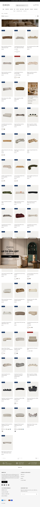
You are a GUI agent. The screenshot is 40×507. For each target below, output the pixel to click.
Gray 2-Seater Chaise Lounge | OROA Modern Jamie (32, 425)
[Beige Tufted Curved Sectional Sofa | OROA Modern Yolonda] (7, 442)
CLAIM (10, 256)
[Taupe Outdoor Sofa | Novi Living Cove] (20, 313)
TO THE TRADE (23, 480)
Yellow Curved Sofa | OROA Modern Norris (18, 99)
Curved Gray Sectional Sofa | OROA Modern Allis (6, 225)
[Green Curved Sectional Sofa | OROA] (7, 192)
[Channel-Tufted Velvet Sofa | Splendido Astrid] (20, 215)
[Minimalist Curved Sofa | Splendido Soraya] (20, 339)
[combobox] (22, 5)
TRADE (14, 11)
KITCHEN (31, 9)
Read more (4, 481)
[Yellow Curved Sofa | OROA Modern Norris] (20, 89)
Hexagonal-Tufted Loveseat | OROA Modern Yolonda (19, 425)
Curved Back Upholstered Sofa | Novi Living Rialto (7, 125)
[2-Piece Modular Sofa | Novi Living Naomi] (7, 140)
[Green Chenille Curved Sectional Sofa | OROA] (32, 166)
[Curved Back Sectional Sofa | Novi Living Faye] (32, 313)
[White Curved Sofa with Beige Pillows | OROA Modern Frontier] (32, 365)
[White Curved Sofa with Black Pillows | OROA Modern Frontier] (32, 115)
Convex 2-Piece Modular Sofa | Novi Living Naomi (19, 176)
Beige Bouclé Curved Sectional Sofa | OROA (19, 151)
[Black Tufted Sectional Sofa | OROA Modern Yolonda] (32, 192)
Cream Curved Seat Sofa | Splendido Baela (6, 375)
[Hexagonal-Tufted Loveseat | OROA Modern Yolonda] (20, 415)
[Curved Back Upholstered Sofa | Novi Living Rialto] (7, 115)
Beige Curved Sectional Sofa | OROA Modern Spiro (32, 73)
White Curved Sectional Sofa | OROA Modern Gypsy (6, 73)
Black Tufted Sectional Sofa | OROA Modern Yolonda (32, 202)
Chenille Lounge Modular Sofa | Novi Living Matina (7, 176)
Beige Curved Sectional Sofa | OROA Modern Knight (19, 202)
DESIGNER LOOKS (19, 11)
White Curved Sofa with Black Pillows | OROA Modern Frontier (32, 125)
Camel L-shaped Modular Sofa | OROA (32, 151)
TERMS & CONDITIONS (5, 493)
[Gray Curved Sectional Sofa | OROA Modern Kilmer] (20, 115)
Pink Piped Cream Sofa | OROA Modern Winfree (32, 300)
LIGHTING (11, 9)
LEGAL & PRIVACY (4, 495)
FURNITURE (7, 9)
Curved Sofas (5, 13)
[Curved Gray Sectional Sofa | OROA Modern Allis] (7, 215)
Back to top (20, 467)
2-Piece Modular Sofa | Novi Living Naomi (7, 151)
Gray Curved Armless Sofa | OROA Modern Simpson (32, 399)
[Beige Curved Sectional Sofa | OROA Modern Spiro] (32, 63)
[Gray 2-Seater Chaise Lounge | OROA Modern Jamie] (32, 415)
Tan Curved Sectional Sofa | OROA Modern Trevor (32, 47)
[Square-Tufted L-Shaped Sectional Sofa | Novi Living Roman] (7, 339)
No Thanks (10, 259)
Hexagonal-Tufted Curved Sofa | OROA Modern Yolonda (7, 425)
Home (2, 13)
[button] (38, 5)
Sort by (3, 16)
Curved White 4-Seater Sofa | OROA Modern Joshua (6, 323)
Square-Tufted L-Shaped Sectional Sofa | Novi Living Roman (7, 349)
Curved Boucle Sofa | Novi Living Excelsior (19, 274)
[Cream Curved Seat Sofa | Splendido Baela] (7, 365)
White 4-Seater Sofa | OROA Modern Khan (6, 99)
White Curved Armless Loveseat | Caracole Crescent (7, 300)
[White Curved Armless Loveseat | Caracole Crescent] (7, 290)
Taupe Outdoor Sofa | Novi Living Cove (19, 323)
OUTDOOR (35, 9)
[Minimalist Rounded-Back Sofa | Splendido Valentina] (20, 290)
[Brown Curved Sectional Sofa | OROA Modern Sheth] (7, 37)
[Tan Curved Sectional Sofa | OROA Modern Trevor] (32, 37)
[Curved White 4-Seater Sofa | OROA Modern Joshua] (7, 313)
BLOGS (22, 478)
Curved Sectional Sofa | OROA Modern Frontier (19, 399)
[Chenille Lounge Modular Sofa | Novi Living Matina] (7, 166)
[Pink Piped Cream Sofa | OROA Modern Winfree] (32, 290)
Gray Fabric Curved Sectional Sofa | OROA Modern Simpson (7, 399)
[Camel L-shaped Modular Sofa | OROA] (32, 140)
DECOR (17, 9)
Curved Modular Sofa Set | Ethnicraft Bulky (18, 73)
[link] (9, 458)
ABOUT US (22, 474)
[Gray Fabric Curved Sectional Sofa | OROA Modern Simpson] (7, 389)
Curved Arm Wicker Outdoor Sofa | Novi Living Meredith (32, 274)
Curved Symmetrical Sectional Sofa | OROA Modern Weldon (19, 47)
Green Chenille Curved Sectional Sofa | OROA (32, 176)
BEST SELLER (22, 9)
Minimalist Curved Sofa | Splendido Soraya (18, 349)
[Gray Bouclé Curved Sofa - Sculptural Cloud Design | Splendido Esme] (20, 365)
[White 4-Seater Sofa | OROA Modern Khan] (7, 89)
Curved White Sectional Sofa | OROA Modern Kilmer (32, 225)
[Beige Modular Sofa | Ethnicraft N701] (32, 339)
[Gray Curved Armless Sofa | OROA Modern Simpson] (32, 389)
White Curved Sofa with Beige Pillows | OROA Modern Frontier (32, 375)
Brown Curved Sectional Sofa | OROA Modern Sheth (6, 47)
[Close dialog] (39, 239)
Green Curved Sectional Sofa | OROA (7, 202)
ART (14, 9)
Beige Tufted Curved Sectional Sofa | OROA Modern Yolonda (7, 452)
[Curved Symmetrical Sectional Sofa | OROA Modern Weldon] (20, 37)
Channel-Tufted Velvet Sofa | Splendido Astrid (19, 225)
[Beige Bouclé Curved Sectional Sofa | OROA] (20, 140)
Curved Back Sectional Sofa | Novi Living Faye (32, 323)
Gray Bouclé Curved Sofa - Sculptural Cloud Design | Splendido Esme (18, 375)
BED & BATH (27, 9)
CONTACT (25, 11)
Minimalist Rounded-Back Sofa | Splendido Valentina (19, 300)
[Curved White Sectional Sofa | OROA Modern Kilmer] (32, 215)
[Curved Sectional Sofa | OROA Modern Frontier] (20, 389)
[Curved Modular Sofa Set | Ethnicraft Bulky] (20, 63)
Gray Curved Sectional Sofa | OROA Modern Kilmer (19, 125)
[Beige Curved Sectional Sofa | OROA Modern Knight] (20, 192)
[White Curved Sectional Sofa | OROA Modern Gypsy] (7, 63)
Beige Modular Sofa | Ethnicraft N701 (32, 349)
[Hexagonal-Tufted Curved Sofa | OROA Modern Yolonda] (7, 415)
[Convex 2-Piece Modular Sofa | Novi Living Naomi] (20, 166)
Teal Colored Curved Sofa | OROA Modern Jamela (7, 274)
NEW (3, 9)
